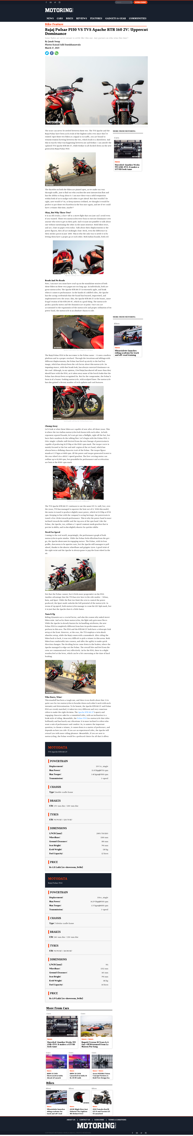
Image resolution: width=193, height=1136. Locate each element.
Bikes (69, 18)
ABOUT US (71, 1120)
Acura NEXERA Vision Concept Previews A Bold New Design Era (101, 1075)
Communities (137, 18)
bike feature (54, 24)
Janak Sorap (54, 41)
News (50, 18)
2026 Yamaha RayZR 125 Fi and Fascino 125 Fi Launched (101, 1111)
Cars (60, 18)
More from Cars (57, 1008)
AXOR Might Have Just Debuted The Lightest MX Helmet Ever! (79, 1111)
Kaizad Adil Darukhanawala (67, 45)
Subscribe (140, 2)
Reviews (81, 18)
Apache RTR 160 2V (86, 712)
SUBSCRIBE (99, 1120)
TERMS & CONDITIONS (117, 1120)
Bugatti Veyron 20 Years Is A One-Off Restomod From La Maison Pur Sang (95, 1044)
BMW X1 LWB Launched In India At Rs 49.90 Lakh (78, 1075)
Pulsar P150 (82, 718)
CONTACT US (85, 1120)
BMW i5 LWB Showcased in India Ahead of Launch (55, 1075)
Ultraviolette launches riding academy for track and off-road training (127, 353)
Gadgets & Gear (115, 18)
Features (96, 18)
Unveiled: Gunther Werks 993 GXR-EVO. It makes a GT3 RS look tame (127, 167)
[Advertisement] (131, 1021)
